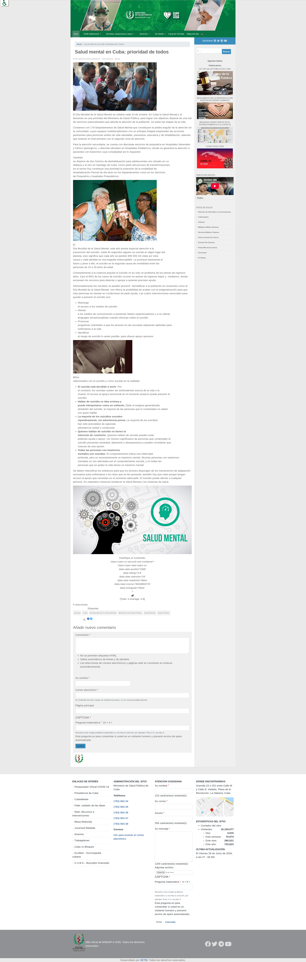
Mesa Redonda (83, 821)
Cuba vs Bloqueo (84, 846)
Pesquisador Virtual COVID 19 (91, 786)
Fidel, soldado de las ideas (89, 805)
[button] (4, 3)
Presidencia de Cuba (86, 793)
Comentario (82, 634)
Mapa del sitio (193, 34)
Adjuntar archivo (164, 867)
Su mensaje (161, 828)
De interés (159, 34)
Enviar (159, 922)
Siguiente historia (215, 61)
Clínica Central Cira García (208, 237)
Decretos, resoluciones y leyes (119, 34)
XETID (144, 960)
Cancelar (170, 922)
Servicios (144, 34)
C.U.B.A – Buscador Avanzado (91, 862)
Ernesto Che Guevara (206, 242)
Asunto (159, 813)
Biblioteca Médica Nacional (208, 227)
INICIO (79, 44)
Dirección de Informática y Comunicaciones (214, 212)
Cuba (85, 613)
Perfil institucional (91, 34)
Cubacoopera (203, 217)
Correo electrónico (85, 689)
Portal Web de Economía (207, 248)
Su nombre (81, 678)
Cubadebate (81, 799)
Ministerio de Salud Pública (130, 613)
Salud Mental (149, 613)
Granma (79, 834)
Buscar (226, 52)
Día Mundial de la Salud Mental (103, 613)
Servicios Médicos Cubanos (208, 232)
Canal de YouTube (176, 34)
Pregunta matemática (87, 722)
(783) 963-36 (121, 812)
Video (200, 198)
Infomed (201, 222)
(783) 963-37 (121, 818)
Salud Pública (164, 613)
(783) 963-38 (121, 823)
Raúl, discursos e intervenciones (83, 813)
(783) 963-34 (121, 801)
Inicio (76, 34)
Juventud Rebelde (84, 828)
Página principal (84, 705)
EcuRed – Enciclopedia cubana (86, 855)
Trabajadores (82, 840)
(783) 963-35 (121, 806)
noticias (77, 613)
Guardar (80, 746)
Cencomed (202, 253)
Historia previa (215, 65)
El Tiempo (202, 258)
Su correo (160, 801)
